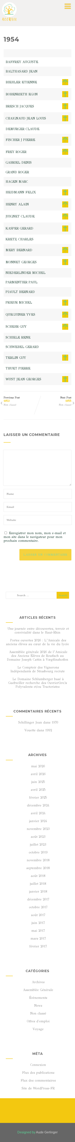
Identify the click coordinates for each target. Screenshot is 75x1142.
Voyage (38, 1029)
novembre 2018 (38, 860)
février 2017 (38, 946)
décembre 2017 (38, 899)
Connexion (38, 1065)
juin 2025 (38, 782)
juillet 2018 (38, 884)
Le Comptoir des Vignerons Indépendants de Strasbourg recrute (37, 669)
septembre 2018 (38, 868)
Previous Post (12, 399)
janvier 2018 (38, 891)
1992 (48, 730)
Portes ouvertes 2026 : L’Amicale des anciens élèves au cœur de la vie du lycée (37, 642)
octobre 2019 (38, 852)
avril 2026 (38, 774)
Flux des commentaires (38, 1080)
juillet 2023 (38, 844)
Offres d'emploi (38, 1021)
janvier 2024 (38, 821)
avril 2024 (38, 813)
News (38, 1005)
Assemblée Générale (38, 990)
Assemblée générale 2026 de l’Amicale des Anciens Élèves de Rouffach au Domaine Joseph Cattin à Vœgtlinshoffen (37, 655)
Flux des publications (38, 1073)
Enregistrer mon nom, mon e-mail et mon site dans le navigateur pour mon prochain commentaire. (35, 537)
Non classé (10, 404)
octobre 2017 (38, 907)
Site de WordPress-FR (38, 1088)
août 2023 (38, 837)
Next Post (65, 399)
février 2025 (38, 797)
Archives (38, 982)
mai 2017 (38, 931)
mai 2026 (38, 766)
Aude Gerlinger (47, 1132)
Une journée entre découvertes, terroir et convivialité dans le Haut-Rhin (38, 630)
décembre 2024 (38, 805)
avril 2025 (38, 790)
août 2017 (38, 915)
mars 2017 (38, 938)
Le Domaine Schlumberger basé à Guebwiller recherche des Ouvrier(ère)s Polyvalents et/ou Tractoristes (37, 683)
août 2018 (38, 876)
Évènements (38, 998)
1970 (55, 722)
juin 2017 (38, 923)
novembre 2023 (38, 829)
